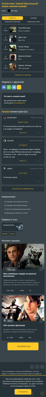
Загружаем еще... (24, 346)
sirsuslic (10, 141)
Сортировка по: (7, 15)
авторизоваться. (20, 103)
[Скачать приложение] (42, 367)
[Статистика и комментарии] (41, 269)
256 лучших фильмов (14, 325)
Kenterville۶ (12, 118)
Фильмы (5, 234)
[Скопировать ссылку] (19, 87)
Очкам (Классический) (12, 21)
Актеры (12, 234)
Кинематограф (8, 225)
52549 (21, 337)
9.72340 (10, 337)
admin (9, 169)
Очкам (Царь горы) (33, 21)
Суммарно (12, 18)
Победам (33, 18)
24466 (22, 290)
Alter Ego (14, 11)
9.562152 (10, 290)
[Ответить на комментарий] (4, 161)
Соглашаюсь (23, 392)
